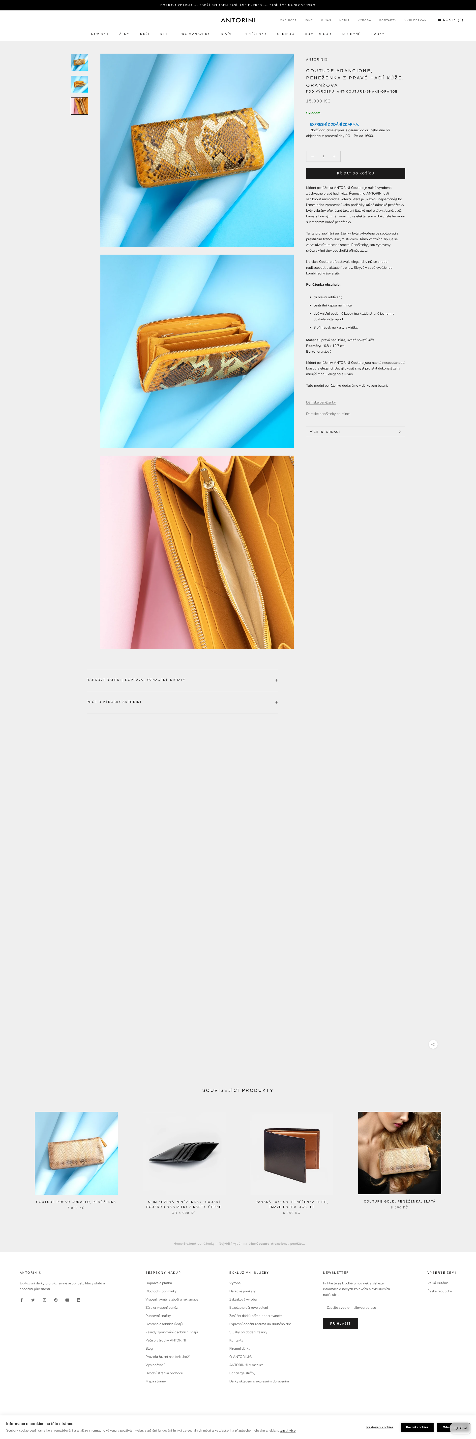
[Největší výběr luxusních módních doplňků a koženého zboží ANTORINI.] (238, 20)
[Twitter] (33, 1300)
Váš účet (288, 20)
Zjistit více (288, 1430)
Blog (149, 1348)
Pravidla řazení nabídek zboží (167, 1356)
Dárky (378, 34)
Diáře (227, 34)
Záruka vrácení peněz (162, 1307)
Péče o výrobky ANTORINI (114, 702)
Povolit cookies (417, 1427)
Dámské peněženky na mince (328, 413)
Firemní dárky (239, 1348)
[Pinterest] (56, 1300)
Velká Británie (437, 1283)
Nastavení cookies (379, 1427)
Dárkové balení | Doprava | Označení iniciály (136, 680)
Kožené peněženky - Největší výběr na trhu (219, 1243)
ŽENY (124, 34)
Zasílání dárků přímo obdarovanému (257, 1315)
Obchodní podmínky (161, 1291)
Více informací (325, 431)
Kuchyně (351, 34)
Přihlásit (340, 1323)
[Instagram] (44, 1300)
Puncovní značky (158, 1315)
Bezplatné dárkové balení (248, 1307)
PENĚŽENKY (255, 34)
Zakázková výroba (243, 1299)
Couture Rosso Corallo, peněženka (76, 1202)
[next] (460, 1158)
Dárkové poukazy (242, 1291)
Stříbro (286, 34)
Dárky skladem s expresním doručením (259, 1381)
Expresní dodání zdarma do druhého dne (260, 1324)
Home (308, 20)
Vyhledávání (416, 20)
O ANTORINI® (240, 1356)
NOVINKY (100, 34)
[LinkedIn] (78, 1300)
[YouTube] (67, 1300)
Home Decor (318, 34)
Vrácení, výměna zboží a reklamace (172, 1299)
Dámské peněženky (321, 402)
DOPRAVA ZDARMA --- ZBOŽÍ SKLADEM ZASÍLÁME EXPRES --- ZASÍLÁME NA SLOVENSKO (238, 5)
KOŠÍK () (453, 20)
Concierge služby (242, 1373)
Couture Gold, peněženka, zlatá (400, 1201)
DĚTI (164, 34)
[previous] (15, 1158)
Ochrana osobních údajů (164, 1324)
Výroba (364, 20)
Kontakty (388, 20)
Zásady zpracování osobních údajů (172, 1332)
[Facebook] (21, 1300)
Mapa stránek (156, 1381)
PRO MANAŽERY (194, 34)
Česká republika (439, 1291)
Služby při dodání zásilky (248, 1332)
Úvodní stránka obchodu (164, 1373)
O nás (326, 20)
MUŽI (145, 34)
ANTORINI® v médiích (246, 1365)
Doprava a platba (159, 1283)
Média (344, 20)
